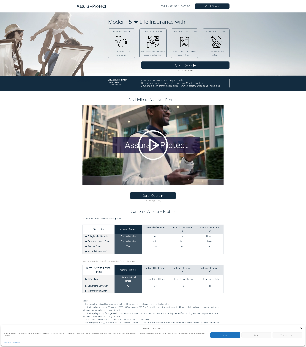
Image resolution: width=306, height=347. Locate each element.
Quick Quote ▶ (185, 65)
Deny (256, 335)
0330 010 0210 (180, 6)
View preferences (287, 335)
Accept (225, 335)
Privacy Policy (17, 342)
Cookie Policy (8, 342)
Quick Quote (212, 6)
